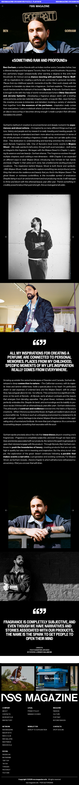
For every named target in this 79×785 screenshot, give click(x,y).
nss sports (7, 733)
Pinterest (6, 770)
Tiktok (5, 763)
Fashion (56, 711)
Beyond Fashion (59, 720)
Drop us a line (58, 730)
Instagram (6, 757)
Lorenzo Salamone (44, 652)
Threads (5, 767)
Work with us (7, 717)
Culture (56, 714)
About (5, 711)
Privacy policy (33, 711)
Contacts (6, 714)
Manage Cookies (34, 714)
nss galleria (7, 739)
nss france (6, 742)
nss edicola (7, 745)
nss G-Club (6, 736)
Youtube (5, 773)
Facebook (6, 754)
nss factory (7, 720)
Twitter (5, 760)
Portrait (57, 717)
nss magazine (7, 730)
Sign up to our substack (37, 730)
